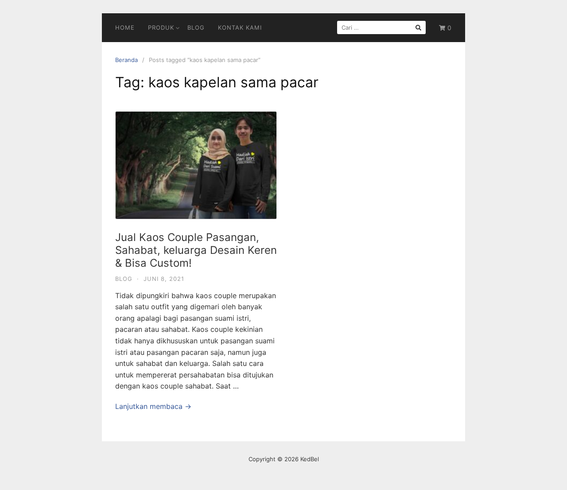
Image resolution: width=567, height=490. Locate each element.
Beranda (126, 59)
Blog (196, 27)
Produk (161, 27)
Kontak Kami (240, 27)
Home (125, 27)
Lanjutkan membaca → (153, 406)
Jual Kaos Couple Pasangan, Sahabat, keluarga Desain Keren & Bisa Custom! (196, 250)
